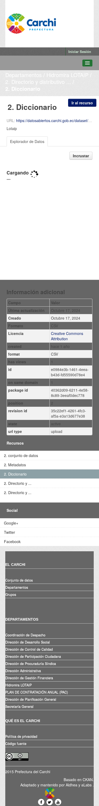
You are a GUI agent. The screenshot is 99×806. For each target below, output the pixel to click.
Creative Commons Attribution (67, 336)
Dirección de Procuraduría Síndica (30, 663)
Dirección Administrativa (23, 670)
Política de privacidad (21, 736)
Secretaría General (19, 706)
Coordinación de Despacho (25, 635)
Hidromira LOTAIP (67, 75)
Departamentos (23, 75)
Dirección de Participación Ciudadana (33, 656)
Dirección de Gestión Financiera (29, 677)
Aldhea (71, 784)
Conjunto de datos (19, 580)
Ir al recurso (82, 102)
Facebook (12, 541)
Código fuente (15, 743)
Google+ (11, 523)
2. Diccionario (22, 88)
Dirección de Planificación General (30, 699)
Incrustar (81, 155)
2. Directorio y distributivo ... (38, 82)
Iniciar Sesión (79, 51)
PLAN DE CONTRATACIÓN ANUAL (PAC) (36, 692)
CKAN (88, 779)
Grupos (10, 594)
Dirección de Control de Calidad (29, 649)
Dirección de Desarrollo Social (27, 642)
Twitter (9, 532)
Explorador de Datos (27, 141)
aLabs (87, 784)
